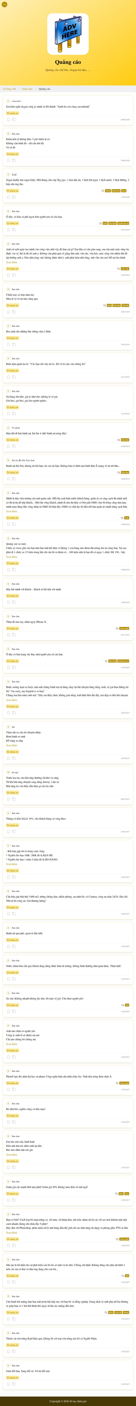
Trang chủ (10, 88)
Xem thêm (11, 262)
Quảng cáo (44, 88)
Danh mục (27, 88)
